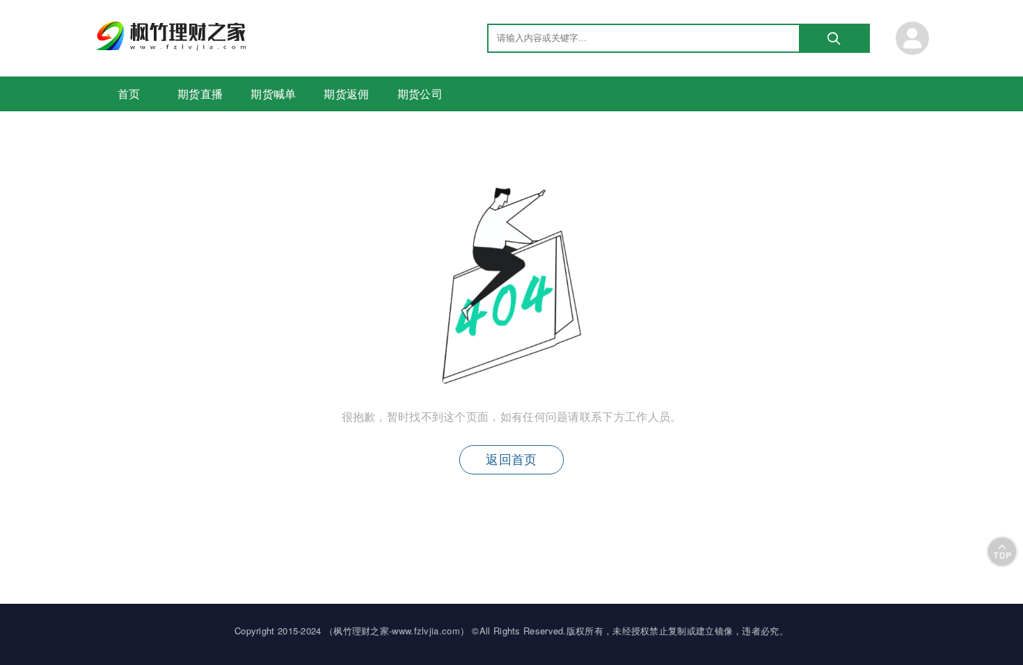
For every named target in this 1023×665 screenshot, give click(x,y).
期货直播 (200, 94)
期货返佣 (346, 94)
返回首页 (511, 460)
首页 (129, 94)
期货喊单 (273, 94)
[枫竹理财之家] (172, 46)
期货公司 (420, 94)
